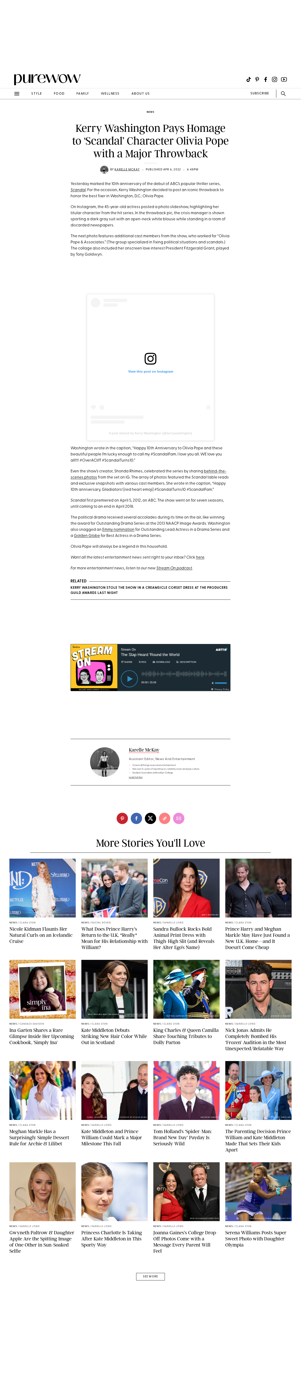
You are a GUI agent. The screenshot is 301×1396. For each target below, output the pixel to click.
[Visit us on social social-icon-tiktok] (248, 79)
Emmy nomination (118, 530)
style (36, 94)
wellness (110, 94)
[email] (9, 112)
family (82, 94)
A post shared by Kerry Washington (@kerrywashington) (150, 433)
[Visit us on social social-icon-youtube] (284, 79)
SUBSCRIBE (259, 93)
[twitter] (150, 818)
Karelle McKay (127, 169)
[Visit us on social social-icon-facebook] (265, 79)
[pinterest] (9, 61)
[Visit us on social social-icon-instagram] (274, 79)
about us (140, 94)
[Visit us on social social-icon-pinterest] (257, 79)
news (150, 112)
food (59, 94)
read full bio (136, 777)
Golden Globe (87, 536)
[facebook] (136, 818)
